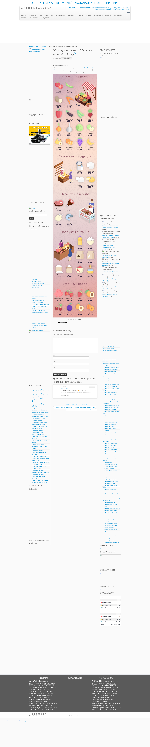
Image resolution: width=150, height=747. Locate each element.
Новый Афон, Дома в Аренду (112, 512)
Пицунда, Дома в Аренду (111, 458)
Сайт (54, 368)
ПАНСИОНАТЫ (47, 699)
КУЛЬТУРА (24, 18)
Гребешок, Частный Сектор (112, 405)
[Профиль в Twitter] (44, 8)
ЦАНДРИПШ (106, 375)
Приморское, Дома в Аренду (112, 498)
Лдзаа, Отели (108, 462)
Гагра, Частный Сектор (111, 422)
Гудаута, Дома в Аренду (111, 485)
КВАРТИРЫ (34, 693)
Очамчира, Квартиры (110, 540)
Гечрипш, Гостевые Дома (111, 369)
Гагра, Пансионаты (110, 420)
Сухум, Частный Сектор (111, 523)
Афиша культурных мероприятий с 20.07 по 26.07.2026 (39, 476)
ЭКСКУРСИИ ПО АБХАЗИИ (38, 323)
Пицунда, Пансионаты (111, 443)
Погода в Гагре (104, 549)
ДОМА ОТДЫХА (33, 689)
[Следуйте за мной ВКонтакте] (22, 8)
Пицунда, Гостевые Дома (111, 453)
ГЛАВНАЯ (34, 279)
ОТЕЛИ (32, 697)
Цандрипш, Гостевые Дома (112, 384)
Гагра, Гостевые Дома (110, 424)
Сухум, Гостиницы (110, 519)
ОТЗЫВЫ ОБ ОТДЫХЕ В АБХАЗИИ (40, 304)
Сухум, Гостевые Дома (111, 525)
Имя (54, 355)
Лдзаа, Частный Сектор (111, 464)
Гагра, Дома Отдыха (110, 417)
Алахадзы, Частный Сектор (112, 432)
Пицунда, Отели (109, 447)
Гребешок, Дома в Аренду (112, 411)
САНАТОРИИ (32, 705)
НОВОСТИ (33, 15)
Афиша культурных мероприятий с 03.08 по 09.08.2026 (39, 452)
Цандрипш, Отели (110, 377)
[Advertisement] (75, 32)
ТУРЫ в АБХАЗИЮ (36, 281)
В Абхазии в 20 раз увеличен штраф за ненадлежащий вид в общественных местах (41, 410)
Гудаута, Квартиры (110, 483)
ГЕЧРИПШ (105, 365)
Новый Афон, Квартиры (111, 510)
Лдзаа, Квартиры (109, 468)
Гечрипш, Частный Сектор (112, 367)
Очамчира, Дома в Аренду (112, 542)
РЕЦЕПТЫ (46, 18)
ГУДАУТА (105, 472)
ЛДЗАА (104, 460)
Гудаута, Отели (109, 474)
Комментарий (56, 336)
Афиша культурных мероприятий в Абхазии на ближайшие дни (74, 407)
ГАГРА (104, 413)
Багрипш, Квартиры (110, 399)
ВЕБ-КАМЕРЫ (118, 15)
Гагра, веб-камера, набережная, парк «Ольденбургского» (38, 432)
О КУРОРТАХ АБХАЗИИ (108, 346)
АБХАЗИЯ (23, 15)
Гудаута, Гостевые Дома (111, 481)
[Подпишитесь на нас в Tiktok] (42, 8)
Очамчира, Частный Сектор (112, 535)
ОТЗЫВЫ (88, 15)
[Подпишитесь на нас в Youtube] (34, 8)
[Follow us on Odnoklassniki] (25, 8)
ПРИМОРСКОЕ (106, 487)
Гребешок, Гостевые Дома (112, 407)
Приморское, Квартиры (111, 495)
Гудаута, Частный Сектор (111, 479)
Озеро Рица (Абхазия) (39, 456)
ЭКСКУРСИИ (49, 15)
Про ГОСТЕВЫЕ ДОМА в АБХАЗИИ (111, 357)
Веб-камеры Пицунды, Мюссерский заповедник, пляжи (39, 446)
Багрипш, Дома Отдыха (111, 392)
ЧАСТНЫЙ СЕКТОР (38, 709)
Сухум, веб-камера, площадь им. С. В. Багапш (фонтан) (39, 399)
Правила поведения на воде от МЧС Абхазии (81, 410)
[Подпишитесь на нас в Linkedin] (48, 8)
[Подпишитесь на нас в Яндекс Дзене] (29, 8)
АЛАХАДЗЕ (52, 681)
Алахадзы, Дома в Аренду (111, 439)
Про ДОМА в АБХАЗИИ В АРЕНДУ (111, 363)
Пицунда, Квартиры (110, 455)
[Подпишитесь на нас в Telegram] (27, 8)
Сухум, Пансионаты (110, 521)
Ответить (92, 386)
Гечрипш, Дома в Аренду (111, 373)
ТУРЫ (40, 15)
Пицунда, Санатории (110, 445)
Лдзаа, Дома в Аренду (111, 470)
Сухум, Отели (108, 516)
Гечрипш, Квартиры (110, 371)
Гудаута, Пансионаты (110, 477)
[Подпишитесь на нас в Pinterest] (39, 8)
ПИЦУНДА (105, 441)
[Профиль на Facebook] (46, 8)
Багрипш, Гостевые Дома (111, 396)
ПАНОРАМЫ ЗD (34, 18)
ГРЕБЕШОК (106, 403)
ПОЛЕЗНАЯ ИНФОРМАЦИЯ (102, 15)
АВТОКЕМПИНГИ (44, 681)
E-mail (54, 361)
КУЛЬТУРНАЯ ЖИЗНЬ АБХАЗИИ (40, 312)
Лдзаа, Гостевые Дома (111, 466)
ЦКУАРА (55, 707)
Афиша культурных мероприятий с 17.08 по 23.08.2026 (39, 404)
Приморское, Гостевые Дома (112, 493)
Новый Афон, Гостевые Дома (112, 508)
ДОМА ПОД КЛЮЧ (45, 689)
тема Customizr (77, 715)
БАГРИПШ (105, 390)
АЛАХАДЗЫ (106, 430)
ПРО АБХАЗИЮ (35, 287)
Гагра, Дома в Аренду (110, 428)
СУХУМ (105, 514)
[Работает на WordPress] (92, 713)
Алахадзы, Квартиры (110, 436)
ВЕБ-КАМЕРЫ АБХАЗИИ (38, 294)
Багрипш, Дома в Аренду (111, 401)
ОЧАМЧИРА (45, 697)
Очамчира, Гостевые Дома (112, 538)
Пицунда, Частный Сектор (112, 451)
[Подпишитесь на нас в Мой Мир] (32, 8)
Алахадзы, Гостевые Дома (111, 434)
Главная (31, 46)
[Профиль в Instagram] (51, 8)
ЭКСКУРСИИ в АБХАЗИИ (38, 283)
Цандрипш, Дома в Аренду (112, 388)
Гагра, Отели (108, 415)
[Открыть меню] (128, 12)
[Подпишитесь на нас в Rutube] (37, 8)
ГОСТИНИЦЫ (38, 687)
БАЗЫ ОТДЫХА (39, 683)
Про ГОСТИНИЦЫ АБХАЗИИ (110, 350)
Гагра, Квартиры (109, 426)
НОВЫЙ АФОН (106, 500)
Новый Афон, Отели (110, 502)
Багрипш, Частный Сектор (112, 394)
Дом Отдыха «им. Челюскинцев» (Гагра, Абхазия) (109, 247)
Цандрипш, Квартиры (111, 386)
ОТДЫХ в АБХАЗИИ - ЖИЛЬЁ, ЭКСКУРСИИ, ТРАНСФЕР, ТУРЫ (75, 3)
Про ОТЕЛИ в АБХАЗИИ (109, 348)
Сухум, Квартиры (109, 527)
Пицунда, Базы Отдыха (111, 449)
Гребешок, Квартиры (110, 409)
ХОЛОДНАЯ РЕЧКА (35, 707)
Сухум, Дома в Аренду (111, 529)
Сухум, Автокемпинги (111, 531)
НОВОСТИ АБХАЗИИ (41, 46)
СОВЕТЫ (80, 15)
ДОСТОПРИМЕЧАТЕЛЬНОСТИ (65, 15)
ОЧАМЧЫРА (106, 533)
